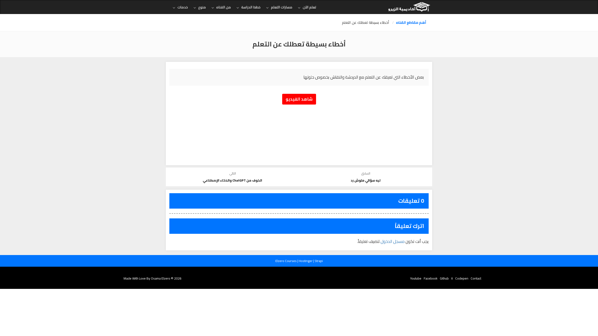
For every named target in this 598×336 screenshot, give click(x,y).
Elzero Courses (286, 261)
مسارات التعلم (281, 7)
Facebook (431, 278)
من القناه (223, 7)
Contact (476, 278)
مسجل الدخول (393, 241)
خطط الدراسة (250, 7)
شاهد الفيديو (299, 99)
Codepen (461, 278)
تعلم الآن (309, 7)
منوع (202, 7)
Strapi (319, 261)
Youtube (415, 278)
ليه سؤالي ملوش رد (366, 180)
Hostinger (306, 261)
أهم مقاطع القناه (411, 22)
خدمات (183, 7)
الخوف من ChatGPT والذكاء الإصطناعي (232, 180)
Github (444, 278)
